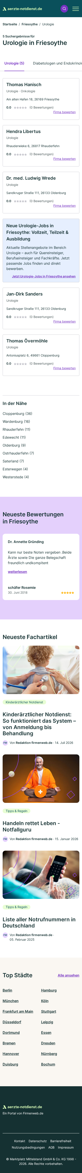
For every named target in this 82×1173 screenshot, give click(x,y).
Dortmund (11, 1032)
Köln (45, 1001)
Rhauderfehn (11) (16, 429)
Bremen (9, 1043)
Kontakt (19, 1141)
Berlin (7, 990)
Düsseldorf (12, 1022)
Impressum (66, 1147)
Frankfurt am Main (18, 1011)
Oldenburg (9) (14, 445)
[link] (41, 99)
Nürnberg (49, 1053)
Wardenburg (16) (16, 421)
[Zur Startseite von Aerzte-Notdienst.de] (22, 8)
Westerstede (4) (16, 477)
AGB (51, 1147)
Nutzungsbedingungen (28, 1147)
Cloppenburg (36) (17, 413)
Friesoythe (30, 24)
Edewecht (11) (14, 437)
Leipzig (47, 1022)
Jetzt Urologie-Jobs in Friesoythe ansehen (44, 276)
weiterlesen (17, 571)
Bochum (48, 1064)
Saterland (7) (13, 461)
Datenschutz (38, 1141)
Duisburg (10, 1064)
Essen (46, 1032)
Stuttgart (48, 1011)
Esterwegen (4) (15, 469)
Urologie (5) (14, 63)
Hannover (11, 1053)
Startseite (10, 24)
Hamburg (49, 990)
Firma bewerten (64, 112)
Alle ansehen (68, 975)
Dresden (48, 1043)
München (11, 1001)
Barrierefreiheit (60, 1141)
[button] (64, 9)
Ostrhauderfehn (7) (18, 453)
